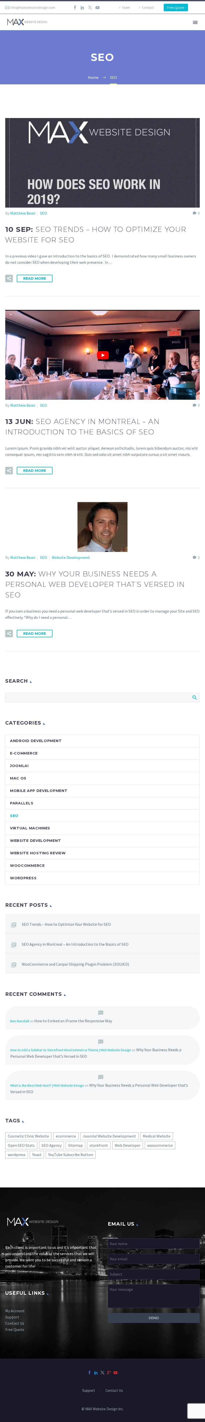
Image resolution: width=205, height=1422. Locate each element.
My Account (15, 1310)
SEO (43, 213)
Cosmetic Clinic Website (28, 1136)
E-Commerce (24, 753)
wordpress (17, 1154)
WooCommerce (27, 865)
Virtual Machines (30, 828)
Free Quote (175, 7)
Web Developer (127, 1145)
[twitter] (102, 1373)
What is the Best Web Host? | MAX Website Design (47, 1085)
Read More (34, 278)
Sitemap (75, 1145)
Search (194, 697)
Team (126, 7)
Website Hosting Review (38, 853)
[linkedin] (96, 1373)
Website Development (71, 557)
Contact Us (14, 1323)
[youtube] (116, 1373)
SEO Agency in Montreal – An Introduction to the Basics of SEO (75, 944)
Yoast (37, 1154)
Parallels (21, 803)
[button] (9, 278)
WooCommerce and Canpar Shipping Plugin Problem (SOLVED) (75, 964)
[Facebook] (75, 7)
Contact (148, 7)
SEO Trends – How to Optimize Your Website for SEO (66, 924)
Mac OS (18, 778)
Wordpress (23, 878)
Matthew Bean (22, 213)
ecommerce (66, 1136)
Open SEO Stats (21, 1145)
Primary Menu (195, 22)
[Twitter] (90, 7)
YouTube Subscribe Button (70, 1154)
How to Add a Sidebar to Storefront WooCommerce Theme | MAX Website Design (70, 1050)
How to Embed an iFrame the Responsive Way (73, 1020)
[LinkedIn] (82, 7)
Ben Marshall (19, 1021)
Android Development (36, 741)
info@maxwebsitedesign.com (32, 7)
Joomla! (19, 766)
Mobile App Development (38, 790)
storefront (99, 1145)
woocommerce (160, 1145)
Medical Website (156, 1136)
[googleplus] (109, 1373)
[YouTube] (97, 7)
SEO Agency (52, 1145)
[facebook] (90, 1373)
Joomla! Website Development (109, 1136)
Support (12, 1316)
